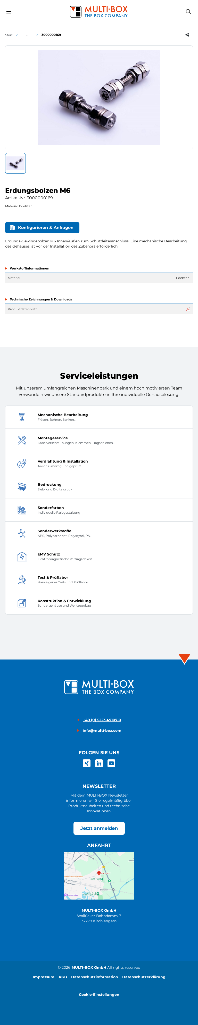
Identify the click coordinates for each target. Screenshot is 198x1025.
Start (9, 35)
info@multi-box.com (102, 730)
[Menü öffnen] (8, 11)
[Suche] (188, 11)
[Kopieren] (187, 35)
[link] (86, 763)
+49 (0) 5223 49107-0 (102, 720)
